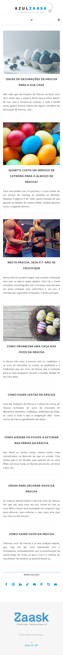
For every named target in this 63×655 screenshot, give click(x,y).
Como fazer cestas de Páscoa (31, 394)
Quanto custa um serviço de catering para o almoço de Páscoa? (32, 176)
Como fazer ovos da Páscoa (31, 534)
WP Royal (38, 634)
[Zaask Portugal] (31, 619)
